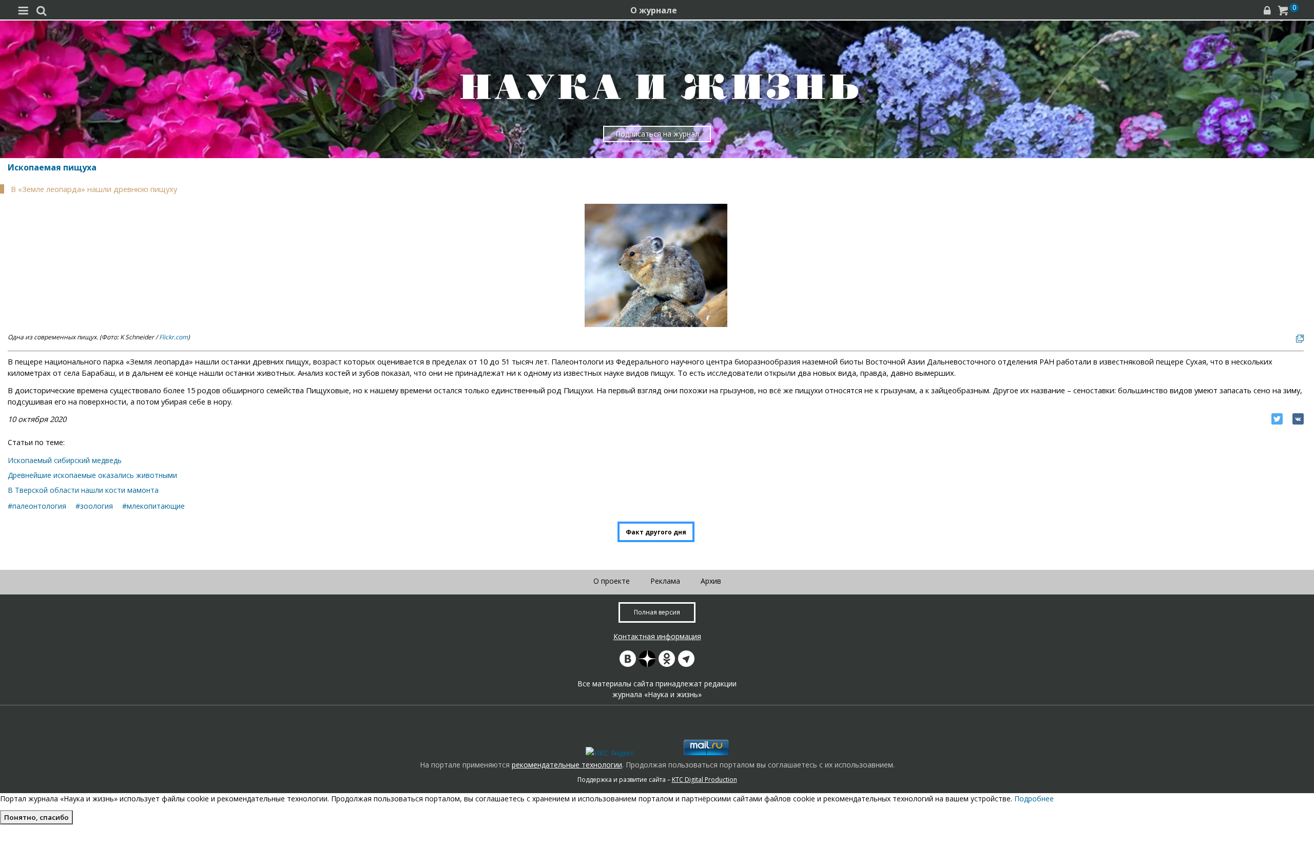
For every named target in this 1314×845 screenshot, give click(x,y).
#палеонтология (37, 506)
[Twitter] (1277, 419)
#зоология (94, 506)
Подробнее (1034, 798)
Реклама (665, 581)
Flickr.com (173, 337)
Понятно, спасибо (36, 817)
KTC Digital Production (704, 779)
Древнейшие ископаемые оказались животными (92, 475)
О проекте (611, 581)
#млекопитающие (153, 506)
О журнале (653, 10)
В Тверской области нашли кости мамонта (83, 490)
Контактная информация (657, 636)
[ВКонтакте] (1298, 419)
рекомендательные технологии (567, 765)
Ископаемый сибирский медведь (65, 460)
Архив (711, 581)
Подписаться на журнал (657, 134)
